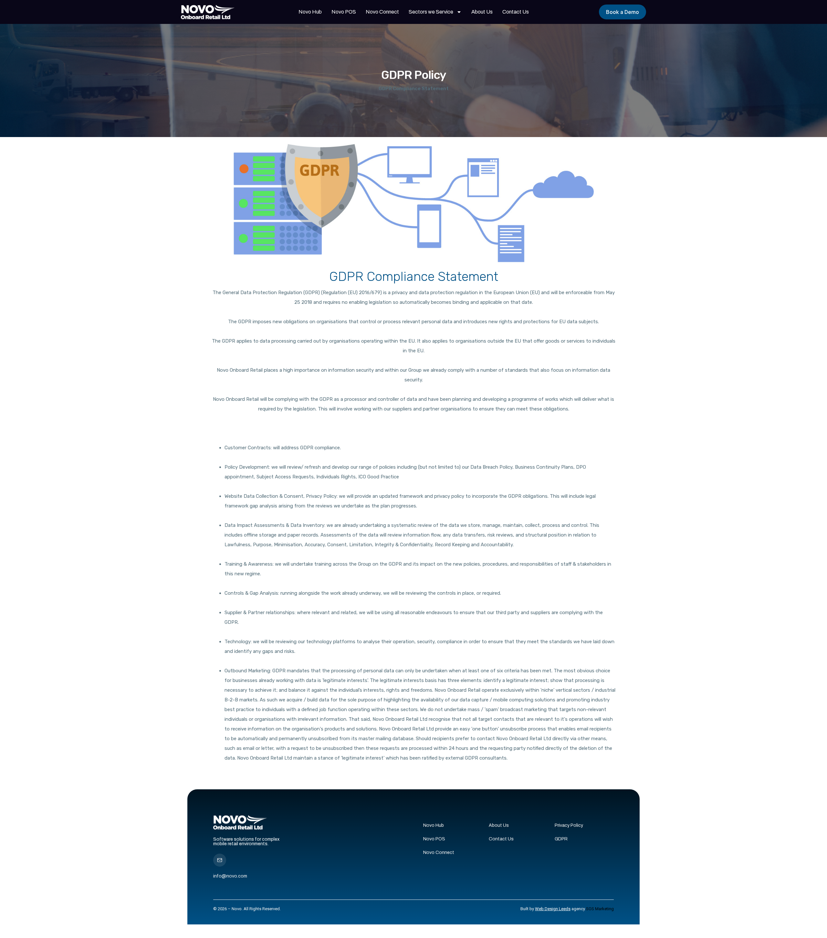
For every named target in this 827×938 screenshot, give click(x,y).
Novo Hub (310, 12)
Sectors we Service (431, 12)
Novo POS (343, 12)
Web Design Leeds (553, 908)
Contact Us (515, 12)
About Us (482, 12)
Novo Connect (382, 12)
